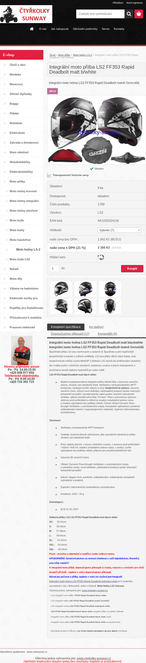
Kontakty (119, 28)
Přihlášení (118, 3)
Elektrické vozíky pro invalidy (23, 300)
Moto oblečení (19, 152)
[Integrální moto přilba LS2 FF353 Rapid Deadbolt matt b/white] (96, 96)
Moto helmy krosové (23, 191)
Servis (105, 28)
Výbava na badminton (24, 288)
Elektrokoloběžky (21, 171)
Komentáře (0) (107, 333)
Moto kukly (17, 230)
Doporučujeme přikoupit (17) (70, 333)
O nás (42, 28)
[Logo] (26, 14)
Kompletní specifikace (66, 327)
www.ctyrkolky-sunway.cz (95, 590)
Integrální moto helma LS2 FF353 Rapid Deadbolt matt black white (83, 581)
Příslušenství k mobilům (26, 317)
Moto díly (16, 278)
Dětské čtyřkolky (21, 94)
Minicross (16, 84)
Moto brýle (17, 220)
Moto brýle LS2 (20, 259)
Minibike (15, 74)
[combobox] (119, 230)
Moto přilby (17, 181)
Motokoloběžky (20, 162)
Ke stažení (96, 327)
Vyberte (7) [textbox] (106, 230)
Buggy (14, 103)
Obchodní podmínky (85, 28)
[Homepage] (32, 28)
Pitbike (14, 113)
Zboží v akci (17, 64)
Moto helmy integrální (24, 201)
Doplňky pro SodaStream (26, 307)
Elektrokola (17, 132)
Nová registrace (134, 3)
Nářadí (14, 269)
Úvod (52, 55)
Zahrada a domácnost (24, 142)
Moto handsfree (20, 239)
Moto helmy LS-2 (28, 249)
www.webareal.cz (37, 651)
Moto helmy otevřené (24, 210)
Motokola (16, 123)
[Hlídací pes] (101, 256)
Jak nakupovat (59, 28)
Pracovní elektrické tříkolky (22, 329)
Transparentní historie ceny (71, 175)
